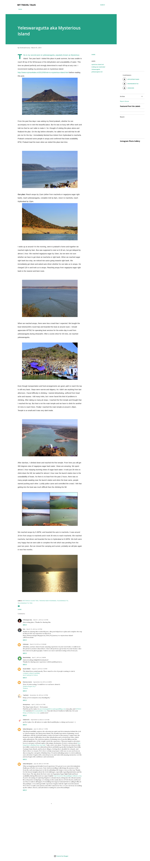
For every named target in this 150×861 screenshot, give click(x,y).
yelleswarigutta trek (96, 72)
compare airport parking (31, 673)
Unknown (26, 644)
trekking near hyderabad (98, 67)
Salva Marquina (27, 729)
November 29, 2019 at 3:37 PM (39, 695)
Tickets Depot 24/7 (29, 686)
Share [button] (93, 54)
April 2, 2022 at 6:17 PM (38, 704)
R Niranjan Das (27, 620)
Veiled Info (26, 719)
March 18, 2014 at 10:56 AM (38, 644)
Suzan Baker (26, 669)
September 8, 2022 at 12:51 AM (40, 719)
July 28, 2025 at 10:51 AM (41, 763)
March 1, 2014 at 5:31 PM (40, 620)
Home (20, 9)
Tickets (25, 688)
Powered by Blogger (62, 856)
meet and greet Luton (30, 675)
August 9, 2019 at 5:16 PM (39, 669)
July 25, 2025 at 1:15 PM (41, 729)
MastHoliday (27, 657)
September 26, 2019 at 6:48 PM (42, 682)
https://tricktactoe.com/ (31, 713)
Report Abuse (124, 101)
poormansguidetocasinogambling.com (53, 709)
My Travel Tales (26, 4)
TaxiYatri (26, 695)
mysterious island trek (97, 64)
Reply (25, 625)
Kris (24, 629)
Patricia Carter (27, 682)
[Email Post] (19, 606)
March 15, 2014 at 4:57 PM (34, 629)
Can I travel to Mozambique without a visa (68, 776)
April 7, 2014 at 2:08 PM (39, 657)
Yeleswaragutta (95, 69)
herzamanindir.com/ (40, 711)
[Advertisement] (47, 828)
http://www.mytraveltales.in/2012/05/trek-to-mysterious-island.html (43, 72)
